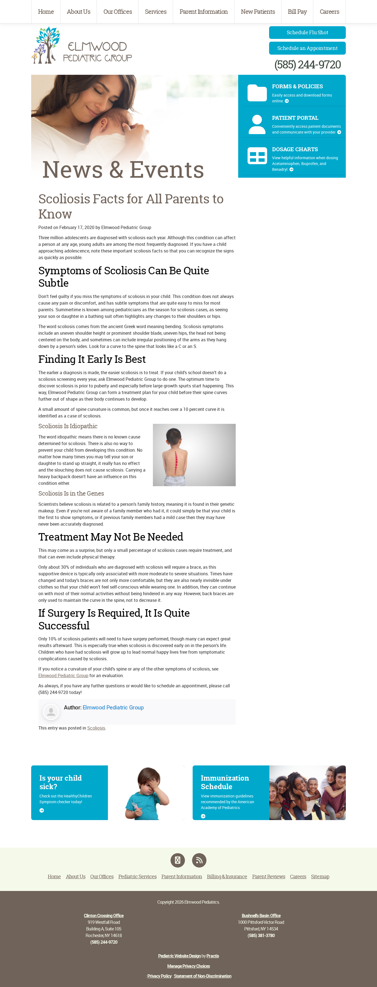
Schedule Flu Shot (307, 32)
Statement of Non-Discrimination (202, 976)
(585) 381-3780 (261, 935)
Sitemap (320, 876)
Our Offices (117, 11)
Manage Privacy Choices (188, 966)
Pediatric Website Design (179, 956)
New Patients (258, 11)
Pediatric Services (137, 876)
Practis (212, 956)
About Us (78, 11)
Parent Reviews (268, 876)
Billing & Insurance (227, 876)
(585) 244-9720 (307, 64)
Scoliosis (96, 728)
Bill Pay (297, 11)
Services (155, 11)
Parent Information (204, 11)
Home (46, 11)
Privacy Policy (159, 976)
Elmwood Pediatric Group (63, 675)
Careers (329, 11)
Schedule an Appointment (307, 48)
